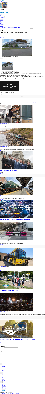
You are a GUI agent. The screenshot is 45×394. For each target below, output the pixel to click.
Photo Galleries (7, 27)
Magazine (1, 27)
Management (1, 18)
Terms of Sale (7, 393)
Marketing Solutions (4, 385)
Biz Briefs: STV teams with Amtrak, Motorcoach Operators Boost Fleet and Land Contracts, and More (17, 339)
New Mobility (1, 20)
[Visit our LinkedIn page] (1, 345)
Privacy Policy (1, 393)
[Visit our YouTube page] (2, 345)
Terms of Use (4, 393)
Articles (6, 0)
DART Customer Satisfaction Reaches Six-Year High (9, 267)
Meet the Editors (3, 384)
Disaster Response (2, 17)
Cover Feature (2, 0)
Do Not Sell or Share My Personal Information (14, 393)
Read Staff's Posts (2, 37)
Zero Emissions (1, 26)
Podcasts (10, 27)
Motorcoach (1, 19)
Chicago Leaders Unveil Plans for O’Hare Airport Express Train (11, 124)
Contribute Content (4, 386)
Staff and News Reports (4, 123)
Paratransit (1, 21)
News (5, 0)
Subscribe (2, 30)
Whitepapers (15, 27)
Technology (1, 25)
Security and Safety (2, 24)
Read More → (1, 150)
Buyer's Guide (19, 27)
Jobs (11, 27)
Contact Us (3, 387)
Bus (0, 15)
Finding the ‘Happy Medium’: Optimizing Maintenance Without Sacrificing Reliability (15, 219)
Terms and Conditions (4, 388)
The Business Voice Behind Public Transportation (8, 170)
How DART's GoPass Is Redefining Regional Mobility (9, 290)
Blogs (4, 27)
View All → (1, 342)
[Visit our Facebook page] (0, 345)
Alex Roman (3, 195)
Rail (0, 23)
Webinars (13, 27)
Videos (5, 27)
